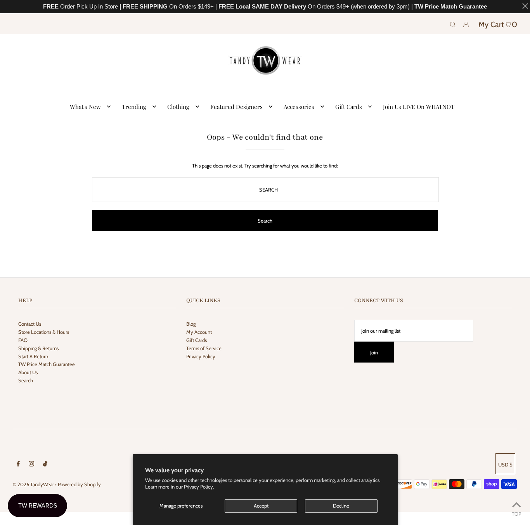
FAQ (23, 340)
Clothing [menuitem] (178, 107)
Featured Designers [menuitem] (236, 107)
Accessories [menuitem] (299, 107)
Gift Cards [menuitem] (348, 107)
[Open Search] (453, 23)
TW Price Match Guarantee (46, 364)
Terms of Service (204, 348)
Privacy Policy (200, 356)
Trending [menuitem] (134, 107)
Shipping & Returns (38, 348)
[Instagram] (31, 465)
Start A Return (33, 356)
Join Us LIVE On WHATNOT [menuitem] (418, 107)
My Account (199, 332)
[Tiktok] (45, 465)
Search (25, 380)
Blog (191, 324)
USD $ (505, 464)
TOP (516, 514)
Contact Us (29, 324)
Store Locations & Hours (43, 332)
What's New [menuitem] (85, 107)
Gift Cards (196, 340)
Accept (261, 506)
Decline (341, 506)
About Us (28, 372)
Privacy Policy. (199, 487)
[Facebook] (18, 465)
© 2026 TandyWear (33, 484)
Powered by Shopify (79, 484)
